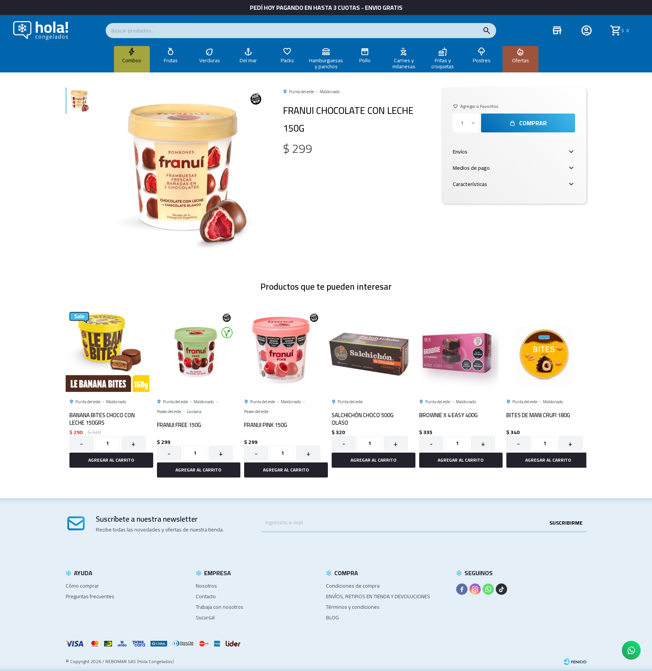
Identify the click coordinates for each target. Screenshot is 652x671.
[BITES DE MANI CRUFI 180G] (544, 350)
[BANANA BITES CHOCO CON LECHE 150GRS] (107, 350)
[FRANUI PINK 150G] (282, 350)
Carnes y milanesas (403, 63)
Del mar (248, 60)
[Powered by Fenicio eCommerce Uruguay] (575, 661)
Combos (131, 60)
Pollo (365, 60)
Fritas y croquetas (442, 63)
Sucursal (205, 617)
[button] (486, 30)
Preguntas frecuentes (90, 596)
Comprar (533, 123)
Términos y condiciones (353, 607)
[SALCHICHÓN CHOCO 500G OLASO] (370, 350)
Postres (482, 60)
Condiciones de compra (353, 586)
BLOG (332, 617)
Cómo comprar (82, 586)
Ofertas (520, 60)
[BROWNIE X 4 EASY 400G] (457, 350)
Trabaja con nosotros (219, 607)
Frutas (171, 60)
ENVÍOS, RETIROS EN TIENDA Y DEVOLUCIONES (378, 596)
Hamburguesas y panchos (326, 63)
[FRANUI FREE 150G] (195, 350)
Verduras (209, 60)
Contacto (206, 596)
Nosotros (206, 586)
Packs (287, 60)
